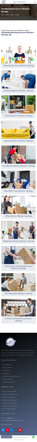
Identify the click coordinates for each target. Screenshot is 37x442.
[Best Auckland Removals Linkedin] (11, 430)
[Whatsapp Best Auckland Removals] (33, 437)
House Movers (7, 364)
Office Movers (7, 370)
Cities (7, 14)
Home (2, 14)
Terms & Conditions (18, 439)
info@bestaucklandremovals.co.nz (14, 420)
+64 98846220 (10, 418)
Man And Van (6, 373)
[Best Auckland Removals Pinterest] (7, 430)
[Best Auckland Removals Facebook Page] (3, 430)
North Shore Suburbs (9, 397)
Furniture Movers (7, 367)
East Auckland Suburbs (9, 403)
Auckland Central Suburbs (10, 394)
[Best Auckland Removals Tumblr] (16, 430)
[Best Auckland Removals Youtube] (20, 430)
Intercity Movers (7, 379)
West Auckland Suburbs (9, 400)
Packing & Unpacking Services (11, 376)
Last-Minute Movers (8, 382)
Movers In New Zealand (9, 391)
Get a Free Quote (6, 437)
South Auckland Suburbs (10, 406)
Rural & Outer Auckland (9, 409)
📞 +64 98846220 (20, 2)
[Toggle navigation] (34, 2)
